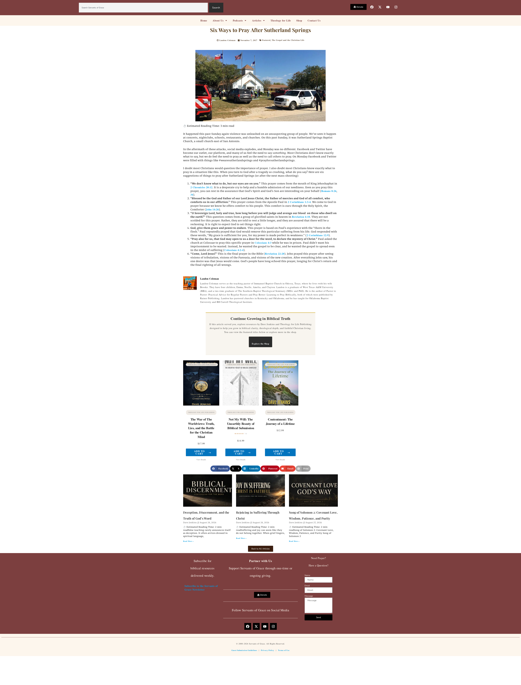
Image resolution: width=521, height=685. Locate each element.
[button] (220, 469)
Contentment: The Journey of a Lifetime (280, 421)
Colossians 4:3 (263, 242)
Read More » (188, 541)
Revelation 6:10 (301, 217)
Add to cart (202, 452)
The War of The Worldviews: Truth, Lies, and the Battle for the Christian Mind (201, 428)
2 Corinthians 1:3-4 (299, 202)
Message (309, 596)
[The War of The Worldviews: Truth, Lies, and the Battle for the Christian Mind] (201, 383)
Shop (299, 20)
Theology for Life (281, 20)
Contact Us (314, 20)
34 (191, 194)
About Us (218, 20)
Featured (266, 40)
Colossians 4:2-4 (234, 250)
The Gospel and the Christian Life (288, 40)
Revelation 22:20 (274, 253)
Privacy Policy (267, 650)
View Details (201, 459)
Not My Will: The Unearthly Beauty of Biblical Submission (240, 423)
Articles (256, 20)
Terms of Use (284, 650)
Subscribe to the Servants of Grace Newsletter (201, 587)
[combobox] (143, 7)
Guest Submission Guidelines (244, 650)
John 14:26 (212, 209)
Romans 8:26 (328, 191)
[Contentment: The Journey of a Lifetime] (280, 383)
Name (307, 575)
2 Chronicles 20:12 (201, 187)
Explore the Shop (260, 343)
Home (203, 20)
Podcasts (238, 20)
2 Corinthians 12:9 (318, 235)
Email (307, 585)
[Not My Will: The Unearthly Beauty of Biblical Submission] (241, 383)
